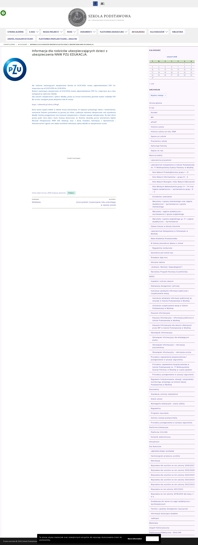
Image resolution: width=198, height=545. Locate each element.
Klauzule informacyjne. (160, 313)
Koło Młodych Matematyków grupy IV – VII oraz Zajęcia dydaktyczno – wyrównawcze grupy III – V (173, 189)
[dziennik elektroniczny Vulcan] (102, 3)
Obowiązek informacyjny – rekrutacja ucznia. (172, 352)
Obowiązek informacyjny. (162, 333)
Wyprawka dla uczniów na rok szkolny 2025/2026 (173, 470)
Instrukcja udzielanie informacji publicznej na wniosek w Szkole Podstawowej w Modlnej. (172, 299)
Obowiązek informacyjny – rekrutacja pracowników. (168, 346)
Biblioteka (153, 523)
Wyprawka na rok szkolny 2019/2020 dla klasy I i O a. (172, 495)
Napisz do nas (157, 151)
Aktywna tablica (158, 262)
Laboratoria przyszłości (161, 160)
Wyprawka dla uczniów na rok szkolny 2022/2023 (173, 484)
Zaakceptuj (152, 539)
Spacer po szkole (158, 136)
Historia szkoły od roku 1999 (163, 132)
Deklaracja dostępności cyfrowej (165, 286)
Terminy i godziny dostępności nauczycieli (169, 509)
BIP (152, 117)
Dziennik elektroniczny (161, 437)
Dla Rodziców (155, 446)
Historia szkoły (157, 127)
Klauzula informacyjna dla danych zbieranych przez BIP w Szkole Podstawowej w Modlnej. (172, 326)
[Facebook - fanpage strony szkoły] (95, 3)
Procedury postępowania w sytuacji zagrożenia (173, 374)
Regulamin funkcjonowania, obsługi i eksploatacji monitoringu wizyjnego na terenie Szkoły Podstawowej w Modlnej (172, 382)
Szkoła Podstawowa (109, 16)
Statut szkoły (156, 399)
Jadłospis (155, 518)
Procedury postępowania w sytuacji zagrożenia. (172, 423)
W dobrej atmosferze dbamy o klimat (167, 243)
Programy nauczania (160, 413)
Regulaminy (156, 408)
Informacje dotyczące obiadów (164, 513)
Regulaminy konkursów (162, 248)
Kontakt (154, 112)
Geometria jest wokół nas (162, 253)
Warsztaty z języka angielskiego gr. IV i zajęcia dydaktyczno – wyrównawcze (172, 220)
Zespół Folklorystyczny (159, 528)
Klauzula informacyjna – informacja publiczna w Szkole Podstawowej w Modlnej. (173, 319)
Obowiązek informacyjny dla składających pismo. (170, 338)
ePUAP (154, 122)
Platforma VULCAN (159, 432)
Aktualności (22, 44)
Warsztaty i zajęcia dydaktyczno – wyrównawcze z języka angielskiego (168, 212)
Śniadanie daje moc (159, 257)
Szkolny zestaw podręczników (164, 418)
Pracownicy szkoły (159, 141)
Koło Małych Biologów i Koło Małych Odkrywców (173, 182)
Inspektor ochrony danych (162, 281)
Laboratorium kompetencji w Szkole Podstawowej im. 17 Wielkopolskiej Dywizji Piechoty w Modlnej (172, 166)
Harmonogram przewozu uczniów (165, 456)
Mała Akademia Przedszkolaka (164, 238)
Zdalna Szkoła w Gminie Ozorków (165, 226)
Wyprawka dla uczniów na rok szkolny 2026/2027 (172, 465)
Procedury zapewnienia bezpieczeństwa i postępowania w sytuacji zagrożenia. (169, 358)
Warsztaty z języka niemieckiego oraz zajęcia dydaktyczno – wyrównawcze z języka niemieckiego (172, 204)
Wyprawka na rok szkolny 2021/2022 (167, 489)
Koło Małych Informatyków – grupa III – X (170, 177)
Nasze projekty (156, 155)
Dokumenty (154, 389)
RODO (151, 276)
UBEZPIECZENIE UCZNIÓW (162, 451)
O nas (151, 108)
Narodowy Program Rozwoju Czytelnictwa (169, 272)
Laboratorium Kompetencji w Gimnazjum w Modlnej (169, 232)
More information (135, 539)
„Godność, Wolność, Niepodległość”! (166, 267)
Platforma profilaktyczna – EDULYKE (165, 532)
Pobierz (71, 193)
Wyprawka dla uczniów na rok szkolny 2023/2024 (173, 480)
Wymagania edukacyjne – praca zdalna (168, 404)
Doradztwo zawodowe (162, 197)
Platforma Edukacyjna (158, 427)
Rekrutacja (155, 461)
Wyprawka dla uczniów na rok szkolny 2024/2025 (173, 475)
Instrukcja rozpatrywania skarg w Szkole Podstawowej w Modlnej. (170, 307)
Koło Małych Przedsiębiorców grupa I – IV (170, 172)
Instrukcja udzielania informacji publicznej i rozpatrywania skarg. (170, 292)
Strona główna (9, 44)
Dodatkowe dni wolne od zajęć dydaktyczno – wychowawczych (171, 502)
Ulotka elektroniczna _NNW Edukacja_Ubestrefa (49, 193)
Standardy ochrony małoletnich (164, 394)
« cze (151, 84)
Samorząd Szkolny (159, 146)
